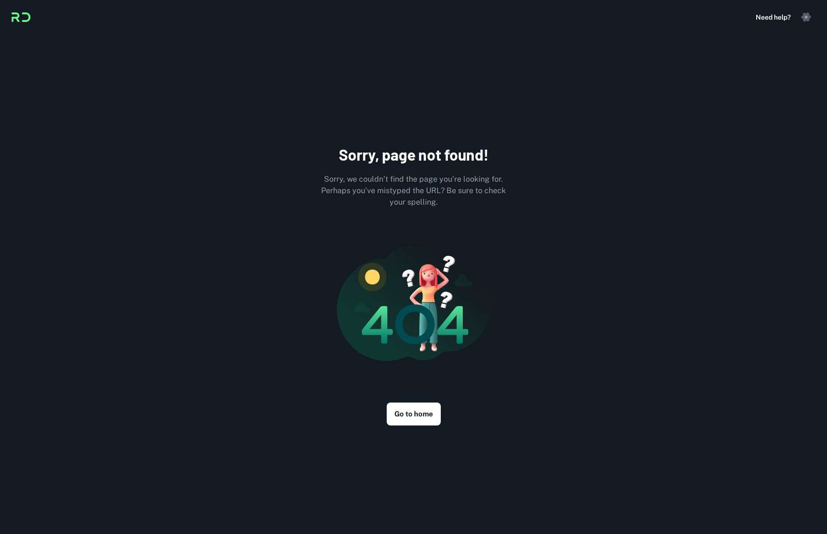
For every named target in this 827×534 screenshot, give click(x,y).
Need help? (773, 17)
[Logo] (21, 17)
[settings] (806, 17)
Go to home (413, 414)
